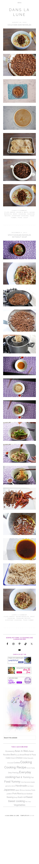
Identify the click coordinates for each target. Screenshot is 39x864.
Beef (15, 214)
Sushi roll (22, 797)
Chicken (19, 757)
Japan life (18, 790)
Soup (26, 217)
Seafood (29, 793)
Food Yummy (28, 620)
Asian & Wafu (22, 212)
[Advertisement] (19, 843)
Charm (13, 758)
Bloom (32, 815)
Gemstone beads (29, 782)
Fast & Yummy (23, 777)
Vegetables (19, 804)
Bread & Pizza (30, 754)
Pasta (33, 790)
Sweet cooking (16, 801)
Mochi (23, 790)
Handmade (21, 785)
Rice (19, 793)
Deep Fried (12, 772)
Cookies (17, 762)
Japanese (9, 789)
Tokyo (29, 801)
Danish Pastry (31, 768)
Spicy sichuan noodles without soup (19, 236)
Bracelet (17, 755)
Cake (8, 757)
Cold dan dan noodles (19, 25)
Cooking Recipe (23, 618)
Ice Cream (30, 786)
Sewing (10, 797)
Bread (22, 754)
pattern (9, 793)
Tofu (26, 801)
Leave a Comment (19, 210)
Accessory (9, 751)
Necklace (28, 790)
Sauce (23, 793)
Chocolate (10, 763)
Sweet (29, 797)
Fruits (22, 782)
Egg (17, 772)
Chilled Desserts (28, 758)
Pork (20, 217)
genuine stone (10, 786)
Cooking (22, 214)
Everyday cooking (20, 216)
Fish (32, 777)
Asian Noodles (22, 616)
